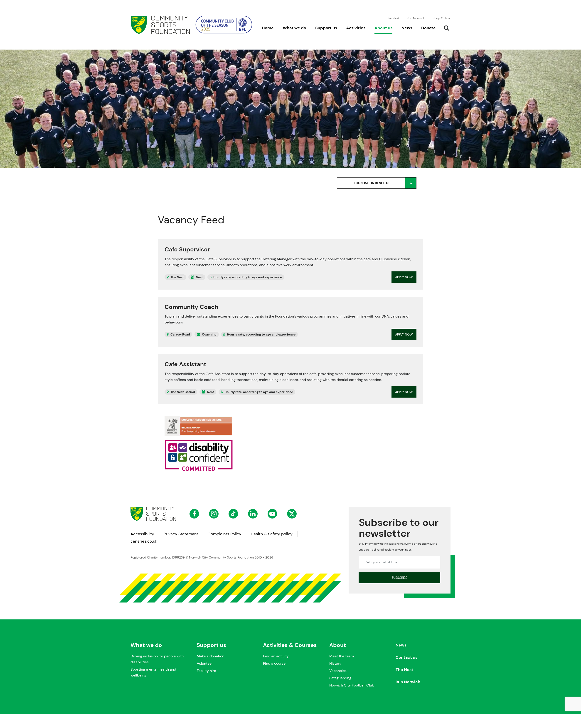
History (335, 663)
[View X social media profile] (292, 514)
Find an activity (276, 656)
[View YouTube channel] (272, 514)
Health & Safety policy (272, 534)
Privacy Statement (181, 534)
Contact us (406, 657)
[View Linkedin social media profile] (253, 514)
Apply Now (404, 277)
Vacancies (338, 670)
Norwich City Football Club (351, 685)
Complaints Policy (224, 534)
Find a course (274, 663)
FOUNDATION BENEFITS (371, 183)
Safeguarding (340, 678)
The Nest (404, 669)
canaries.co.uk (143, 541)
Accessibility (142, 534)
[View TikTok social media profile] (233, 514)
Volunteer (205, 663)
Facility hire (206, 670)
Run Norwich (416, 18)
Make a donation (210, 656)
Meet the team (341, 656)
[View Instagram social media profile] (214, 514)
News (401, 645)
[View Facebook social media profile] (194, 514)
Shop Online (441, 18)
